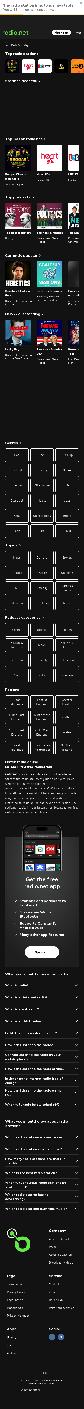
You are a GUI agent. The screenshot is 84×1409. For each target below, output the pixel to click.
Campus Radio (67, 588)
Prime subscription (61, 1307)
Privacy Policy (16, 1292)
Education (67, 660)
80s (67, 485)
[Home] (7, 45)
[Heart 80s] (28, 66)
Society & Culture (67, 645)
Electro (17, 485)
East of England (42, 702)
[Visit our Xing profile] (61, 1337)
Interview (17, 603)
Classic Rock (42, 515)
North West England (42, 717)
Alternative (42, 485)
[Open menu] (78, 32)
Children (67, 572)
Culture (42, 557)
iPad (10, 1345)
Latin (16, 531)
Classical (17, 500)
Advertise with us (60, 1254)
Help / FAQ (56, 1300)
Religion (42, 572)
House (42, 500)
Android (12, 1353)
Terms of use (15, 1284)
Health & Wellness (17, 645)
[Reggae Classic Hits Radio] (12, 66)
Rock (42, 455)
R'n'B (67, 531)
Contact (54, 1284)
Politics (17, 572)
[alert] (42, 7)
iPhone (11, 1337)
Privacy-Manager (18, 1315)
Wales (67, 732)
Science (17, 629)
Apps (52, 1292)
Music (67, 603)
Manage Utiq (15, 1307)
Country (41, 470)
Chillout (16, 470)
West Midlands (17, 747)
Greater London (67, 702)
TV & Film (17, 660)
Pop (17, 455)
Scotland (67, 717)
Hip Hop (67, 455)
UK (44, 1373)
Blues (67, 515)
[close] (81, 3)
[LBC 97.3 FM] (45, 66)
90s (42, 531)
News (17, 557)
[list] (42, 66)
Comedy (41, 588)
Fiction (67, 629)
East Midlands (17, 702)
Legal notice (15, 1300)
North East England (17, 717)
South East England (17, 732)
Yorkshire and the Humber (42, 747)
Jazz (67, 500)
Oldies (67, 470)
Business (67, 675)
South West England (42, 732)
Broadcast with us (61, 1262)
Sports (67, 557)
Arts (42, 675)
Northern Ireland (67, 747)
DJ (17, 588)
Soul (17, 515)
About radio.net (59, 1239)
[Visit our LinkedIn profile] (52, 1337)
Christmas (42, 603)
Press (53, 1247)
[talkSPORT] (61, 66)
